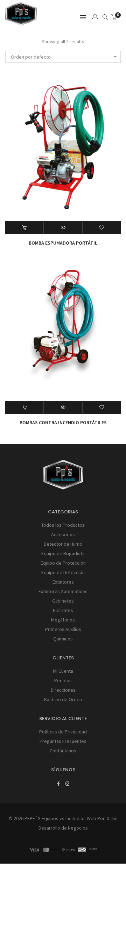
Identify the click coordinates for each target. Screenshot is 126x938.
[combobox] (63, 57)
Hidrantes (63, 610)
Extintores (63, 582)
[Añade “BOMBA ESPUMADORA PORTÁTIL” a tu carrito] (24, 227)
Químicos (63, 639)
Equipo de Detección (63, 572)
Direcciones (63, 690)
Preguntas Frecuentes (63, 741)
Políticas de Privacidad (63, 732)
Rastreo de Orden (63, 699)
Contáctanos (63, 750)
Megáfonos (63, 620)
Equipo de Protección (63, 563)
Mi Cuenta (63, 671)
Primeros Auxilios (63, 629)
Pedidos (63, 680)
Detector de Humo (63, 544)
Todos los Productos (63, 525)
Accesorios (63, 534)
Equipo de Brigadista (63, 553)
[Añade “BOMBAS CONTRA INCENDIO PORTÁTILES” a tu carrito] (24, 407)
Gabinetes (63, 601)
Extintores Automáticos (63, 591)
